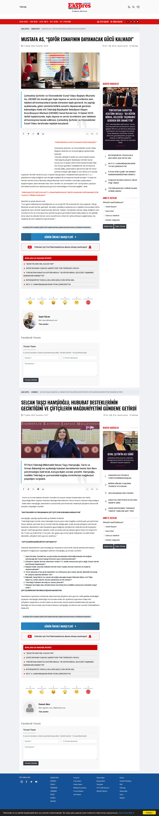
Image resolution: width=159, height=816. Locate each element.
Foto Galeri (77, 781)
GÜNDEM (103, 16)
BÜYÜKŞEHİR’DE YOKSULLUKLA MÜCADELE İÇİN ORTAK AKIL (50, 280)
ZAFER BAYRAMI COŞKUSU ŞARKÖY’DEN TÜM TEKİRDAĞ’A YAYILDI (52, 268)
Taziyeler (100, 784)
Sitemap (122, 788)
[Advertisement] (9, 62)
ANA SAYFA (25, 29)
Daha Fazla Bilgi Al (126, 812)
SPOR (114, 16)
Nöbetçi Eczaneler (79, 788)
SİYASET (136, 16)
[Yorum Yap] (87, 134)
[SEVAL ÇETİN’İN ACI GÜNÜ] (120, 441)
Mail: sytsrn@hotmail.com (48, 320)
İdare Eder (110, 211)
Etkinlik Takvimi (102, 791)
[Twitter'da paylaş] (28, 134)
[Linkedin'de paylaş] (43, 134)
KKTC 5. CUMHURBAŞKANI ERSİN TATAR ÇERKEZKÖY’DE (48, 284)
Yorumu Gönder (31, 380)
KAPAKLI (66, 16)
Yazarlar (76, 778)
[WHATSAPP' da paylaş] (33, 134)
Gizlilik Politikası (125, 781)
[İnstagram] (21, 782)
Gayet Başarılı (111, 207)
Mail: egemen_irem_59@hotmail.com (52, 708)
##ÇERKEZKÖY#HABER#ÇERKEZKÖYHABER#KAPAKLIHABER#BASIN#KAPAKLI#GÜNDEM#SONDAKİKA (57, 227)
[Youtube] (137, 21)
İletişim (122, 798)
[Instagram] (134, 21)
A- (97, 134)
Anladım (149, 812)
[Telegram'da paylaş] (38, 134)
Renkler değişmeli (113, 220)
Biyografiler (101, 781)
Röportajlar (101, 778)
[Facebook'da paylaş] (23, 134)
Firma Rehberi (78, 791)
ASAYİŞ (125, 16)
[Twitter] (131, 21)
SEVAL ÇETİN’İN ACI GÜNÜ (120, 454)
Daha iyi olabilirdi (112, 216)
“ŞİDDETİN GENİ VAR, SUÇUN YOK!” (40, 264)
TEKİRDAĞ (90, 16)
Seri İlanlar (77, 794)
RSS (121, 784)
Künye (122, 778)
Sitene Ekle (123, 791)
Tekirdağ (134, 46)
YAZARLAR (39, 16)
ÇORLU (78, 16)
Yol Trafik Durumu (103, 788)
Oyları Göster (120, 226)
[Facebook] (127, 21)
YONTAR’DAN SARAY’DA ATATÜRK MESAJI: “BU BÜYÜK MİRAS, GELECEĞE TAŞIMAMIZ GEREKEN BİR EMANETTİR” (120, 115)
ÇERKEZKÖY (53, 16)
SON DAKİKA (24, 16)
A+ (92, 134)
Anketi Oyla (108, 226)
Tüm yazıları (43, 324)
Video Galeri (77, 784)
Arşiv (121, 794)
